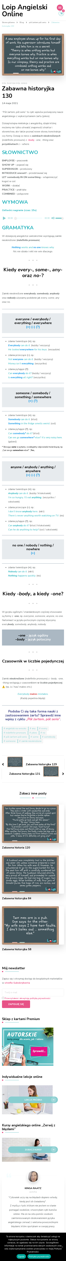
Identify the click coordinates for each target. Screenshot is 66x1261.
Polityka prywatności (39, 1256)
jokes (34, 732)
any (34, 728)
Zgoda (21, 1256)
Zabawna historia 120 (16, 847)
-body (30, 140)
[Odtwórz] (4, 218)
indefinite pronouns (16, 732)
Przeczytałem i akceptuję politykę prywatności (27, 998)
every (44, 728)
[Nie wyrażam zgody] (62, 1246)
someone (11, 741)
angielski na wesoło (16, 728)
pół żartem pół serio (14, 83)
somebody (49, 736)
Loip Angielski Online (24, 11)
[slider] (59, 218)
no (44, 732)
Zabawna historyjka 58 (16, 949)
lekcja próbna (33, 1099)
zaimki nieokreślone (31, 741)
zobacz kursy (33, 1149)
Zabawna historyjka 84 (16, 898)
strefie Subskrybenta (17, 983)
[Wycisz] (52, 218)
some (36, 736)
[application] (33, 219)
